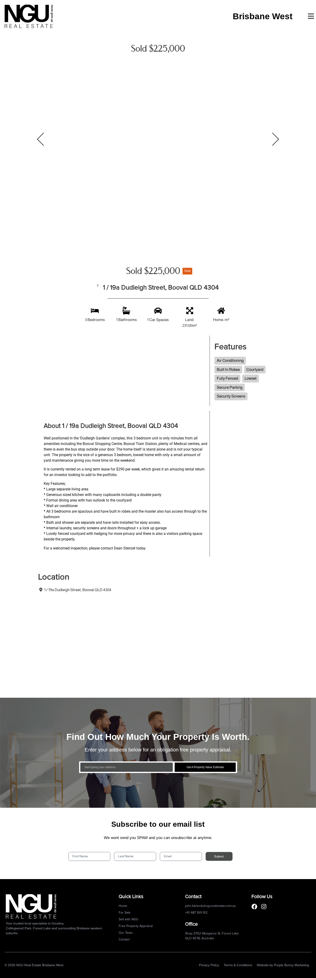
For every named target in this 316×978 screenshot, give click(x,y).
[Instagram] (264, 906)
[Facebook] (254, 906)
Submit (219, 856)
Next (275, 139)
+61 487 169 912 (196, 912)
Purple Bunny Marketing (291, 965)
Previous (40, 139)
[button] (311, 16)
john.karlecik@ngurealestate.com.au (210, 906)
